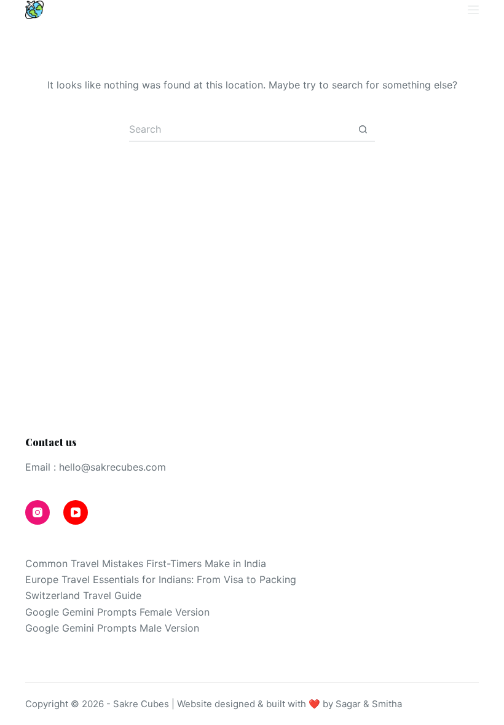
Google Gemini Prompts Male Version (112, 628)
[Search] (450, 10)
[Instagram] (395, 10)
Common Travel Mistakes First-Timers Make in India (145, 563)
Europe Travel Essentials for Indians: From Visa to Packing (160, 579)
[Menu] (473, 9)
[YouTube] (424, 10)
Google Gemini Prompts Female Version (117, 612)
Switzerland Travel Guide (83, 595)
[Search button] (362, 129)
